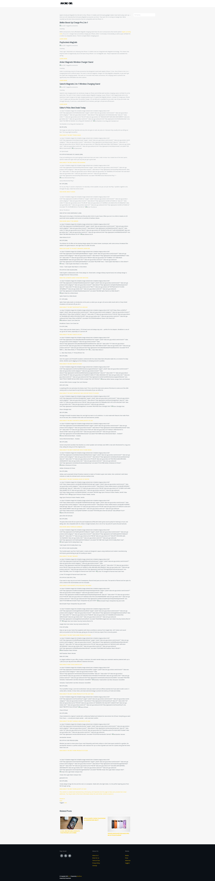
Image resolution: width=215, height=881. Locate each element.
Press (126, 858)
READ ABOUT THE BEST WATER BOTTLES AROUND (74, 307)
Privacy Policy (96, 863)
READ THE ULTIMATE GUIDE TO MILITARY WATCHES (74, 278)
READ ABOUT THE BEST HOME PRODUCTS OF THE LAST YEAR (76, 694)
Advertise (127, 860)
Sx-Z (69, 876)
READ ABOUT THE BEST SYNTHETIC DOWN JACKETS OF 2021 (76, 420)
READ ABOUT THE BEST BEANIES (69, 556)
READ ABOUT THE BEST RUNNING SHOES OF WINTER (74, 479)
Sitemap (94, 865)
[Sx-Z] (66, 3)
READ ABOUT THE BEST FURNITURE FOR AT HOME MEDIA (76, 450)
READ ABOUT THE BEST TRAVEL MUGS (70, 135)
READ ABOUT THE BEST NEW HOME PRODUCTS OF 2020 (75, 635)
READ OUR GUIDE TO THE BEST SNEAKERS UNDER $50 (75, 248)
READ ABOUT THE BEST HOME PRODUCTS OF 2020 (74, 750)
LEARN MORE (63, 39)
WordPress (79, 876)
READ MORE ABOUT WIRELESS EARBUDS (71, 527)
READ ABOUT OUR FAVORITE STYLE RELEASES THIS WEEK (75, 585)
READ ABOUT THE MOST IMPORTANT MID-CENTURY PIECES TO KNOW (79, 393)
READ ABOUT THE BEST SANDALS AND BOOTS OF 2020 (75, 721)
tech (65, 802)
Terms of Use (96, 860)
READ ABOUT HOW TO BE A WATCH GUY (71, 664)
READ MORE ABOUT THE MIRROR (69, 221)
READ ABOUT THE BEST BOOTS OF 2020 (71, 364)
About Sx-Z (95, 855)
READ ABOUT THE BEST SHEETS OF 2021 (71, 334)
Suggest (127, 863)
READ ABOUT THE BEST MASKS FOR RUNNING (72, 162)
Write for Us (95, 858)
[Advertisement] (140, 45)
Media (127, 855)
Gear (61, 800)
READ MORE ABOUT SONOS (67, 192)
